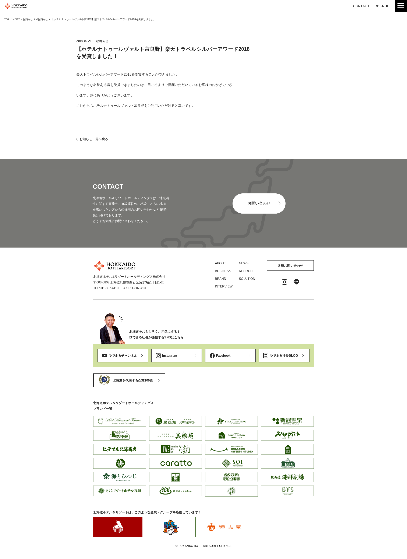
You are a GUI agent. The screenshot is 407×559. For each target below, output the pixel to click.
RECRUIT (382, 6)
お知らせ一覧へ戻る (93, 139)
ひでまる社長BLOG (284, 355)
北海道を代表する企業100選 (133, 380)
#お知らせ (102, 41)
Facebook (223, 355)
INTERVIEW (224, 286)
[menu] (401, 6)
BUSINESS (223, 271)
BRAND (220, 278)
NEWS (243, 263)
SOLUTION (247, 278)
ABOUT (220, 263)
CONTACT (361, 6)
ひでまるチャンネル (123, 355)
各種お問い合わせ (290, 265)
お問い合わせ (259, 203)
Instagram (169, 355)
